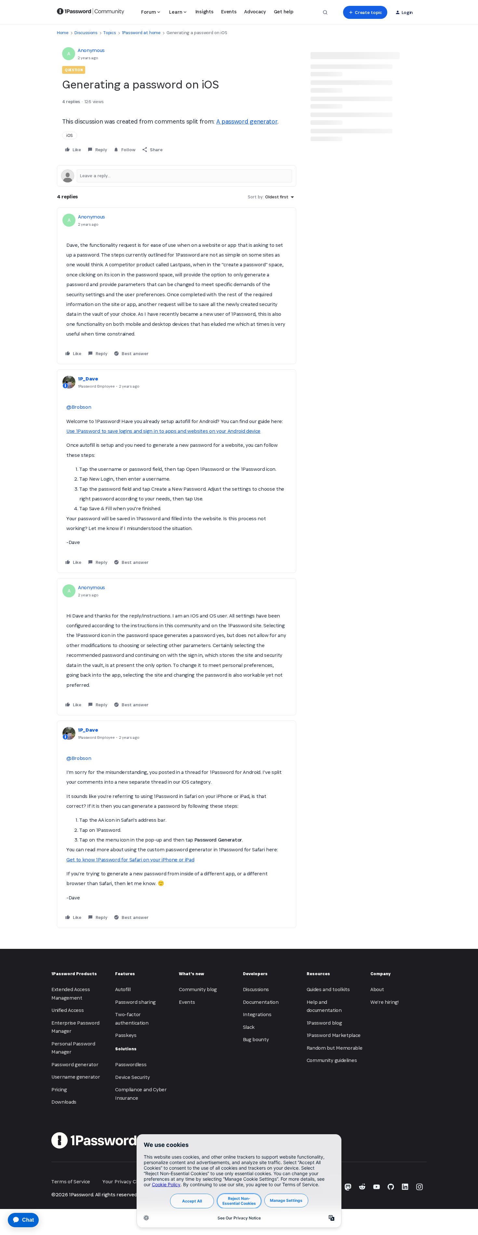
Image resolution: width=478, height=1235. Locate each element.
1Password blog (324, 1022)
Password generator (74, 1064)
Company (380, 973)
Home (63, 32)
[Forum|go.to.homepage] (90, 12)
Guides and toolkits (328, 989)
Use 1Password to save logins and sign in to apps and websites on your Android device (163, 431)
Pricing (59, 1089)
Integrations (257, 1014)
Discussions (85, 32)
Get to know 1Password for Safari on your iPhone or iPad (130, 859)
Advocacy (255, 11)
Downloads (63, 1101)
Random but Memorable (335, 1047)
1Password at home (141, 32)
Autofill (122, 989)
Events (228, 11)
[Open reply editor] (176, 176)
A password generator (247, 121)
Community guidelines (332, 1060)
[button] (365, 12)
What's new (191, 973)
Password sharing (135, 1002)
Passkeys (125, 1035)
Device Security (132, 1077)
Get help (283, 11)
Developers (255, 973)
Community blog (198, 989)
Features (125, 973)
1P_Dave (88, 378)
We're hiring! (384, 1002)
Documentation (261, 1002)
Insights (204, 11)
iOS (69, 135)
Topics (109, 32)
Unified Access (67, 1010)
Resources (318, 973)
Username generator (75, 1076)
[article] (176, 286)
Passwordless (130, 1064)
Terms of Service (70, 1181)
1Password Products (74, 973)
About (377, 989)
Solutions (126, 1049)
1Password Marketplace (334, 1035)
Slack (249, 1027)
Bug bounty (256, 1039)
